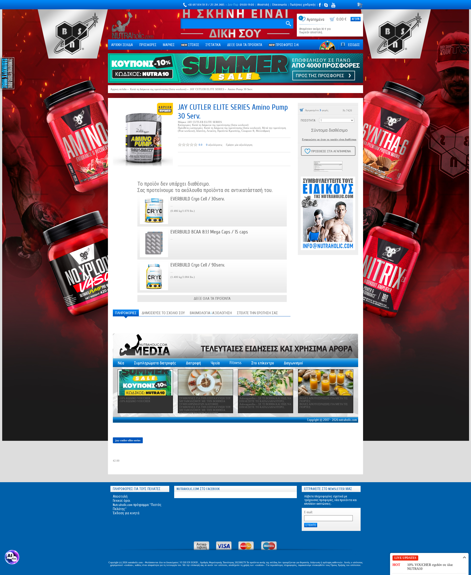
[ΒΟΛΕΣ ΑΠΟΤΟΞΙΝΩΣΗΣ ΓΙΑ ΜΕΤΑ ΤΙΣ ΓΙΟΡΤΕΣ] (325, 382)
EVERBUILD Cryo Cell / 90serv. (197, 265)
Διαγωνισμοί (293, 363)
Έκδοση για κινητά (126, 513)
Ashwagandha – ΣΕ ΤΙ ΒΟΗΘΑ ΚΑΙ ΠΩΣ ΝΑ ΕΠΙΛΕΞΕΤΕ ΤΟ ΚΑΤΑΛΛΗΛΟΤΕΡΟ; (265, 400)
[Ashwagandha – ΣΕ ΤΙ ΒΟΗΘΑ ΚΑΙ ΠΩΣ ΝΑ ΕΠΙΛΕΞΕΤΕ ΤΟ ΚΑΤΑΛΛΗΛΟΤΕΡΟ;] (265, 382)
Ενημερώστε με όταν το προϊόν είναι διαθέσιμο (329, 139)
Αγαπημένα (315, 19)
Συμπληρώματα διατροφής (155, 363)
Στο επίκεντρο (262, 363)
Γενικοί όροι (121, 501)
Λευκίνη (211, 130)
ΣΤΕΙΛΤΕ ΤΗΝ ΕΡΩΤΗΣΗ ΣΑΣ (257, 313)
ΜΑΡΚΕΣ (169, 45)
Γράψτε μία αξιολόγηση (239, 144)
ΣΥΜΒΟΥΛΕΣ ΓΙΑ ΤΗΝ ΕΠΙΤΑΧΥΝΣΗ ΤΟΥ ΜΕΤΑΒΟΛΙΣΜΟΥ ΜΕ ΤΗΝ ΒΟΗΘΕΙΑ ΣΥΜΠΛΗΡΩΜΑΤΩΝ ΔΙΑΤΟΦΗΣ (205, 401)
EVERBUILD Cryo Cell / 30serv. (197, 199)
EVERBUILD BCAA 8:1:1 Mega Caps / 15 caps (209, 232)
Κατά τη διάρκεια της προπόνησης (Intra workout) (220, 124)
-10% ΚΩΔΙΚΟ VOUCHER (134, 398)
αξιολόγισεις (215, 144)
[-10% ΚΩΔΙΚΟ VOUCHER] (145, 382)
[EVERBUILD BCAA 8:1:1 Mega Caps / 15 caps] (154, 243)
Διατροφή (193, 363)
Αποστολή (263, 4)
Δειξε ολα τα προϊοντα (244, 45)
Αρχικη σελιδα (122, 45)
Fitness (235, 362)
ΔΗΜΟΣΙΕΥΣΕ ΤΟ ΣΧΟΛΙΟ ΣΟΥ (163, 313)
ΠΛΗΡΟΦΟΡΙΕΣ (126, 313)
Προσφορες (148, 45)
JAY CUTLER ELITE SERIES (204, 121)
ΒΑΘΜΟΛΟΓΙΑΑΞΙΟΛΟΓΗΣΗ (211, 313)
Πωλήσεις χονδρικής (303, 4)
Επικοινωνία (279, 4)
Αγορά (355, 19)
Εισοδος (354, 45)
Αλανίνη (200, 130)
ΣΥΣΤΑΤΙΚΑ (213, 45)
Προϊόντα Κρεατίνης (228, 130)
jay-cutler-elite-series (127, 440)
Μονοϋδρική (263, 130)
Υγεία (215, 363)
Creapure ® (247, 130)
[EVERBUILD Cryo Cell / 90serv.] (154, 276)
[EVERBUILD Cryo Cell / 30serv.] (154, 210)
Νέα (121, 363)
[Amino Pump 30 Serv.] (143, 138)
